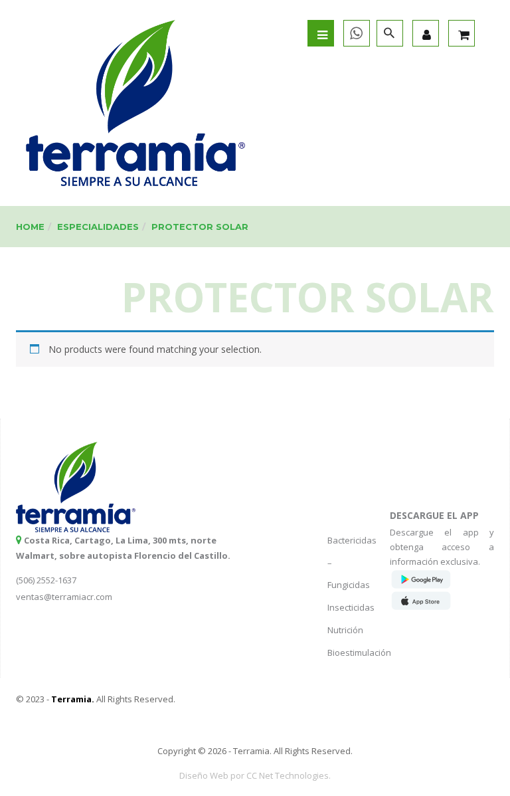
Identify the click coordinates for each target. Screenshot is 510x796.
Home (30, 226)
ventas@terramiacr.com (64, 597)
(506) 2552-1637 (46, 580)
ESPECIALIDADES (98, 226)
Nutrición (345, 630)
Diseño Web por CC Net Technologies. (255, 775)
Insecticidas (351, 607)
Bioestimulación (359, 652)
